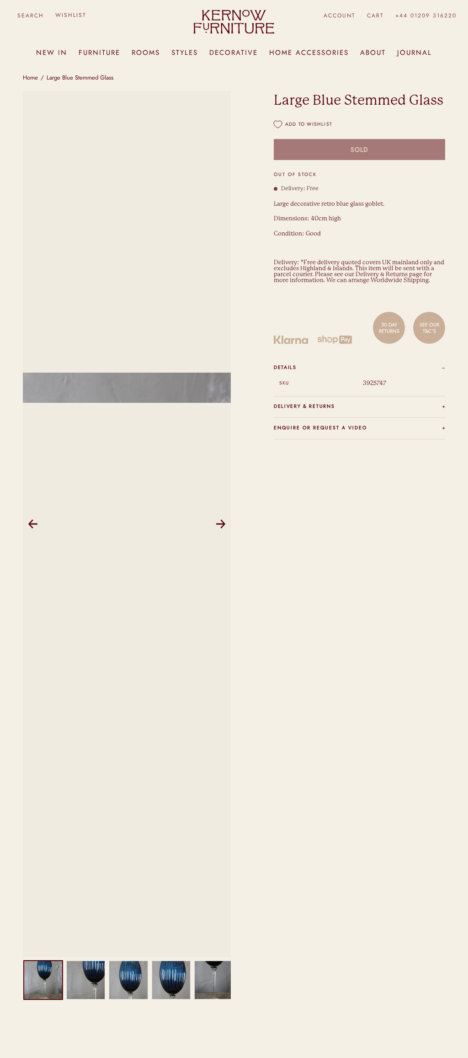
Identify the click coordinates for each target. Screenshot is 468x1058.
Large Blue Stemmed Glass (80, 77)
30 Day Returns (389, 328)
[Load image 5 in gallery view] (213, 980)
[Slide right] (221, 524)
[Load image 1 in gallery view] (43, 980)
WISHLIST (70, 15)
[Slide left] (33, 524)
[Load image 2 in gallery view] (85, 980)
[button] (30, 15)
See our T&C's (429, 328)
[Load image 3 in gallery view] (128, 980)
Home (30, 77)
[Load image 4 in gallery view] (171, 980)
